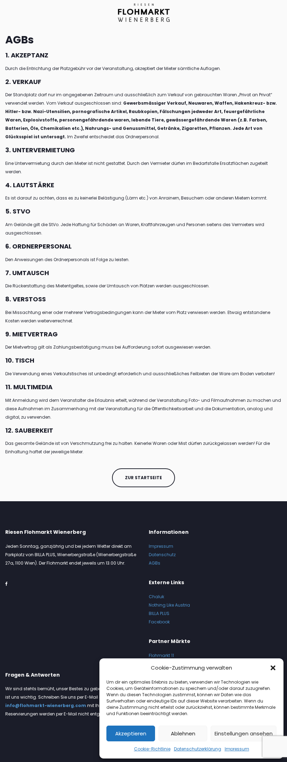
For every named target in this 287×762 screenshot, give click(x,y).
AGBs (154, 563)
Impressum (237, 749)
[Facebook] (6, 584)
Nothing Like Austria (169, 605)
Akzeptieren (130, 733)
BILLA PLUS (159, 613)
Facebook (159, 622)
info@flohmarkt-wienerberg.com (45, 705)
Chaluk (156, 597)
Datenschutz (162, 555)
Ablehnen (183, 733)
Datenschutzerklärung (197, 749)
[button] (273, 667)
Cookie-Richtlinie (152, 749)
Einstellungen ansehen (244, 733)
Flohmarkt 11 (161, 655)
